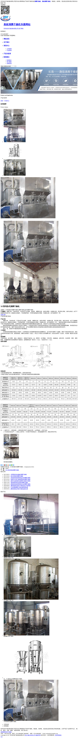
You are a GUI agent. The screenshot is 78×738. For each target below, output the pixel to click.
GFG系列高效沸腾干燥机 (12, 470)
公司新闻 (9, 48)
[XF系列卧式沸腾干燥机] (15, 125)
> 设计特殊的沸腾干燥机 (16, 476)
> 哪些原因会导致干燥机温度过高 (19, 488)
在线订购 (3, 314)
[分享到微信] (11, 465)
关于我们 (6, 42)
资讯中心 (6, 45)
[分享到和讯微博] (4, 465)
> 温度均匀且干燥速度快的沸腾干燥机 (20, 479)
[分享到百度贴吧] (3, 465)
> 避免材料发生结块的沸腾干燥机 (19, 482)
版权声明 (38, 735)
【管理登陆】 (58, 735)
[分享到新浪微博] (8, 465)
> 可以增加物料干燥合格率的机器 (19, 487)
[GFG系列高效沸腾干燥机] (15, 141)
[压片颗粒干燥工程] (31, 599)
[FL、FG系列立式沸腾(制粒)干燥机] (15, 158)
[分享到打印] (13, 465)
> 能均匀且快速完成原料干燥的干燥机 (20, 480)
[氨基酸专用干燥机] (26, 635)
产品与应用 (7, 53)
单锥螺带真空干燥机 (6, 732)
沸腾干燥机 (38, 1)
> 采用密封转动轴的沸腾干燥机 (18, 474)
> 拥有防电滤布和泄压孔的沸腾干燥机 (20, 484)
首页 (2, 100)
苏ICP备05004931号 (30, 735)
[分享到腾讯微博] (10, 465)
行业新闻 (9, 50)
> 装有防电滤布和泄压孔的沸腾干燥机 (20, 477)
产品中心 (6, 100)
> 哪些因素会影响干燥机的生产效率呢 (20, 485)
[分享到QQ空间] (6, 465)
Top (2, 736)
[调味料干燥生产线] (15, 175)
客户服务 (9, 61)
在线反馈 (9, 63)
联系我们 (6, 57)
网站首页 (6, 39)
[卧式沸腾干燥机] (11, 445)
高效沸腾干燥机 (46, 1)
